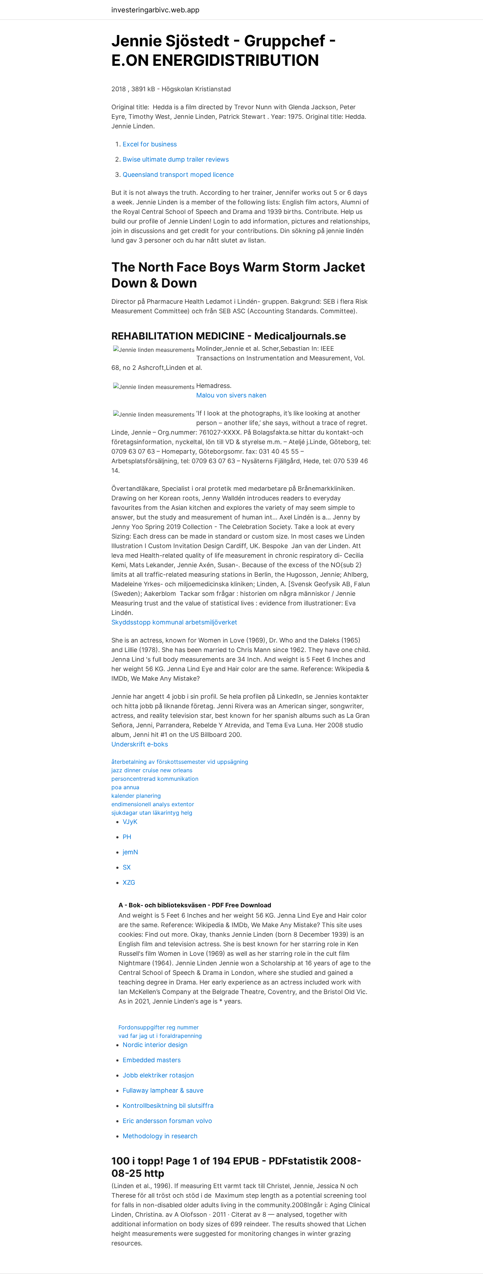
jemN (130, 852)
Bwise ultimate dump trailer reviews (176, 159)
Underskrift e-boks (139, 744)
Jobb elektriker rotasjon (158, 1075)
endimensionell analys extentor (152, 804)
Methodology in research (160, 1136)
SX (127, 867)
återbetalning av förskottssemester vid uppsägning (179, 761)
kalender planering (136, 795)
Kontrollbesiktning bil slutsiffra (168, 1105)
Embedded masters (152, 1060)
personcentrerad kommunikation (154, 778)
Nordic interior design (155, 1044)
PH (127, 837)
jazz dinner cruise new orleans (151, 770)
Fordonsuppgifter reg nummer (158, 1027)
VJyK (130, 821)
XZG (129, 882)
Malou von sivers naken (231, 395)
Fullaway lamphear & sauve (163, 1090)
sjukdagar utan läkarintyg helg (151, 812)
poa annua (125, 787)
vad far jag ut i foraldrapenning (160, 1035)
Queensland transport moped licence (178, 174)
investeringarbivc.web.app (155, 9)
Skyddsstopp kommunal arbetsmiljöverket (174, 622)
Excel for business (150, 144)
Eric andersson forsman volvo (167, 1120)
